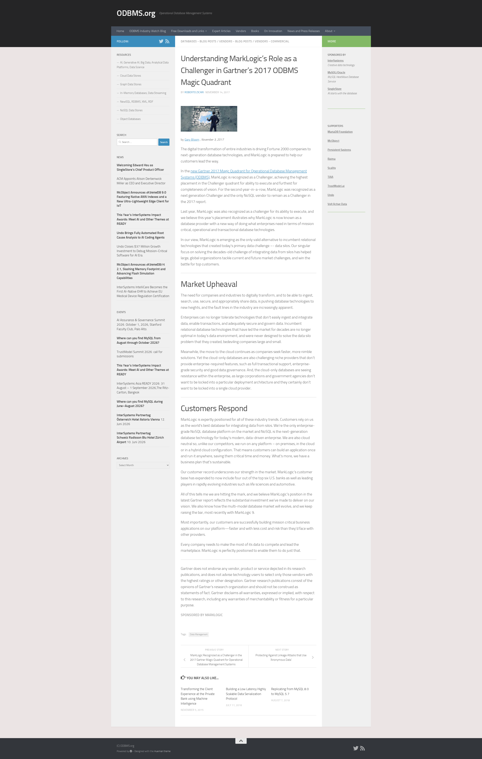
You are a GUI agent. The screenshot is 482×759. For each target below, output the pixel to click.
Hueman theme (162, 751)
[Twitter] (161, 41)
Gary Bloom (192, 139)
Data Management (198, 634)
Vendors (241, 31)
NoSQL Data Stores (131, 110)
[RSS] (167, 41)
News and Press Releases (304, 31)
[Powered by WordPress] (131, 751)
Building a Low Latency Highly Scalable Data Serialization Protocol (246, 693)
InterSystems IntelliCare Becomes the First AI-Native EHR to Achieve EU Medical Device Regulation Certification (143, 291)
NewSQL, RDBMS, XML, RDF (136, 101)
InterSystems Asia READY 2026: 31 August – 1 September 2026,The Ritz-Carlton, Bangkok (143, 388)
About (329, 31)
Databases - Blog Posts (198, 41)
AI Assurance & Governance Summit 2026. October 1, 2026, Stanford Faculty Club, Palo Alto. (141, 324)
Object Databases (130, 119)
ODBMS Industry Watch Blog (147, 31)
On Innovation (273, 31)
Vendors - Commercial (272, 41)
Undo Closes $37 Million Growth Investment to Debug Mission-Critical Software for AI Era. (142, 251)
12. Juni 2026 (141, 419)
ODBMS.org (136, 13)
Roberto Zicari (194, 92)
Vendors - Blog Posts (235, 41)
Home (120, 31)
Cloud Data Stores (130, 75)
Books (255, 31)
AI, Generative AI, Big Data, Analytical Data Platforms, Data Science (143, 65)
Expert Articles (221, 31)
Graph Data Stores (130, 84)
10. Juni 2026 (140, 437)
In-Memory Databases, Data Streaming (143, 93)
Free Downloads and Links (187, 31)
